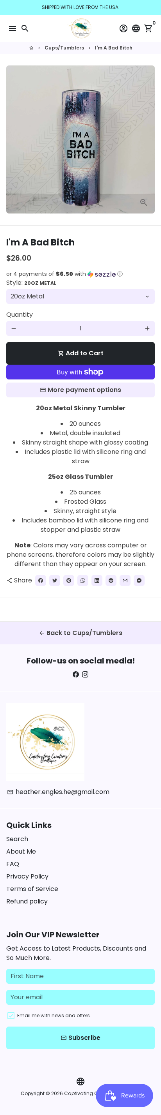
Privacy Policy (27, 876)
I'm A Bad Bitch (113, 47)
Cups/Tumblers (64, 47)
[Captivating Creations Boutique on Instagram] (85, 674)
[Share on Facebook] (40, 580)
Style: (31, 282)
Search (17, 838)
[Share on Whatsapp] (82, 580)
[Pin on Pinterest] (68, 580)
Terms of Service (32, 888)
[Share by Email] (125, 580)
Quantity (19, 314)
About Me (21, 851)
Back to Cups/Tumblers (80, 632)
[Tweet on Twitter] (54, 580)
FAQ (12, 863)
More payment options (84, 389)
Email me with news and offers (53, 1015)
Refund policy (27, 901)
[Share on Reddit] (111, 580)
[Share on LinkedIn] (96, 580)
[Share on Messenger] (139, 580)
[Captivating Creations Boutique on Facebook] (76, 674)
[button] (80, 274)
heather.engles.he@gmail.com (58, 791)
